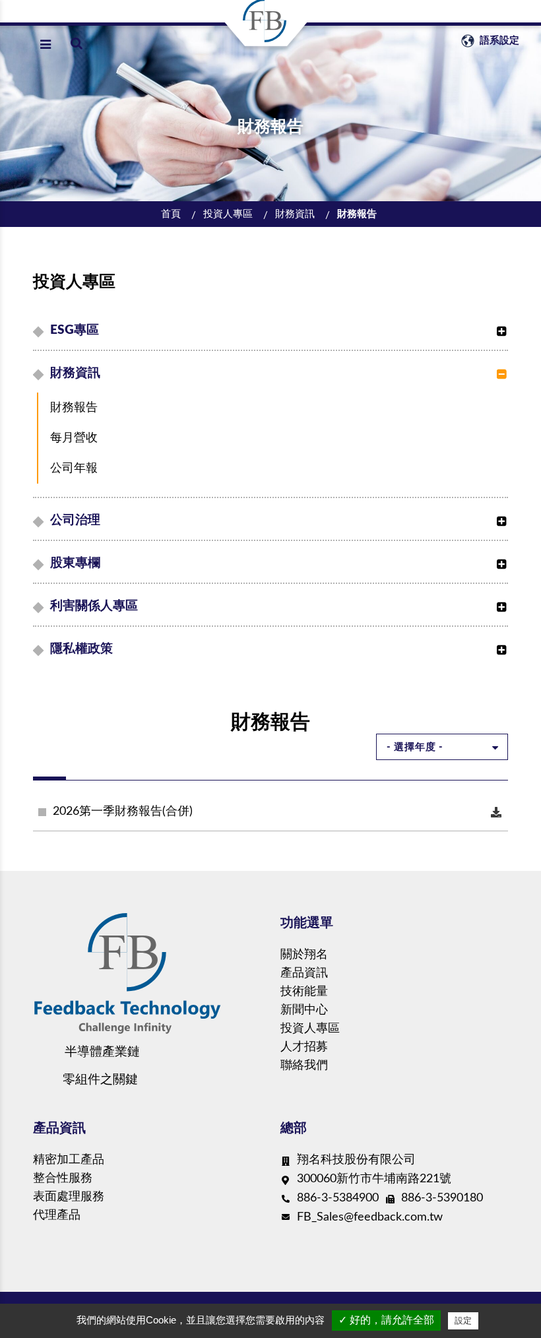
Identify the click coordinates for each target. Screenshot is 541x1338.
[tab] (272, 330)
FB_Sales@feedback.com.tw (370, 1217)
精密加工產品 (68, 1160)
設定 (463, 1320)
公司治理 (75, 520)
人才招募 (304, 1047)
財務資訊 (295, 214)
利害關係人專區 (94, 606)
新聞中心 (304, 1010)
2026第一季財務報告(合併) (123, 811)
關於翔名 (304, 955)
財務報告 (357, 214)
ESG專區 (74, 330)
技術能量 (304, 992)
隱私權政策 (81, 649)
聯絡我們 (304, 1065)
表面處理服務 (68, 1197)
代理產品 (56, 1215)
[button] (498, 324)
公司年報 (74, 468)
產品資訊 (304, 973)
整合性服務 (62, 1178)
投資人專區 (228, 214)
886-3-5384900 (338, 1198)
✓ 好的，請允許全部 (386, 1319)
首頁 (171, 214)
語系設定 (498, 41)
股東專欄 (75, 563)
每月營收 (74, 438)
